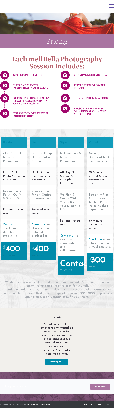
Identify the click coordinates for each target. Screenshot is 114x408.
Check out (95, 239)
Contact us (10, 224)
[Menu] (110, 6)
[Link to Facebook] (112, 404)
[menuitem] (110, 6)
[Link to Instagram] (108, 404)
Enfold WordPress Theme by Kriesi (38, 404)
